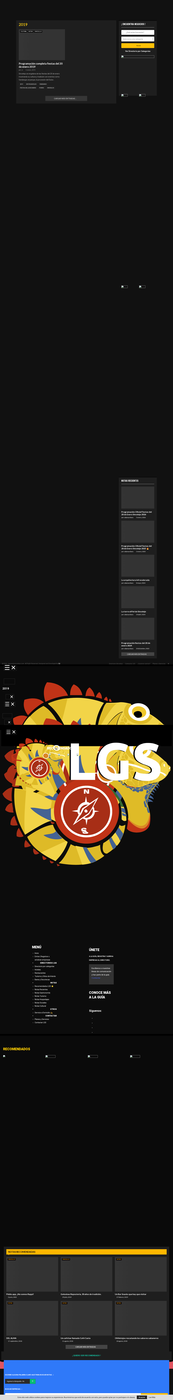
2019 (21, 84)
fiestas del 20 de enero (28, 88)
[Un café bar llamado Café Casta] (86, 1318)
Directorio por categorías (44, 966)
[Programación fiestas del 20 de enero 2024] (137, 629)
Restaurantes (40, 973)
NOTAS (31, 31)
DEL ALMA (11, 1338)
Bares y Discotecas (42, 980)
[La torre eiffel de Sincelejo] (137, 597)
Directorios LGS (48, 963)
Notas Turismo (40, 996)
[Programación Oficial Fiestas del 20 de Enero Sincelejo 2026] (137, 498)
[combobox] (137, 32)
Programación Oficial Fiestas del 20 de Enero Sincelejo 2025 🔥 (136, 547)
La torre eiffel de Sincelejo (133, 611)
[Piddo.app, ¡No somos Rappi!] (32, 1274)
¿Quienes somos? (144, 664)
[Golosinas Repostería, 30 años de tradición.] (86, 1274)
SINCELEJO (38, 31)
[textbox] (137, 39)
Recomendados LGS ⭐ (44, 986)
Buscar (138, 45)
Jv (22, 70)
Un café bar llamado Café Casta (75, 1338)
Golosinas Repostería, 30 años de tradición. (81, 1294)
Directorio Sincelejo (116, 664)
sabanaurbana (128, 517)
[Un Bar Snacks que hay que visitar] (141, 1274)
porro (41, 88)
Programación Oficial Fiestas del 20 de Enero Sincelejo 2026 (136, 513)
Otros (53, 1009)
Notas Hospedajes (42, 999)
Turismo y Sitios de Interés (45, 976)
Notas (53, 982)
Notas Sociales (40, 1003)
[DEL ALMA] (32, 1318)
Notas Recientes (41, 989)
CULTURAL (24, 31)
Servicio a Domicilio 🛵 (44, 1013)
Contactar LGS (130, 664)
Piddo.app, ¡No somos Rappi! (20, 1294)
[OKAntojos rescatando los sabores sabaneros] (141, 1318)
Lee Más (152, 1397)
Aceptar (142, 1397)
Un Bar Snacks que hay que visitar (130, 1294)
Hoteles (38, 970)
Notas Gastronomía (42, 993)
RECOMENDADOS (16, 1049)
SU (59, 663)
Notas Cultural (40, 1006)
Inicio (37, 953)
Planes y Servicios (159, 664)
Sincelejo (50, 88)
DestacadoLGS (31, 84)
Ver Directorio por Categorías (137, 51)
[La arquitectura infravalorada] (137, 566)
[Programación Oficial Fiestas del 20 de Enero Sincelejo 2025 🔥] (137, 532)
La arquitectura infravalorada (135, 580)
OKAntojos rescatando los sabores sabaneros (136, 1338)
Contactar (51, 1016)
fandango (43, 84)
